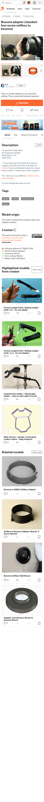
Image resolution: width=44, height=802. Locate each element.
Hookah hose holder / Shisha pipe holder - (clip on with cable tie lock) (20, 395)
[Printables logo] (2, 9)
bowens (5, 204)
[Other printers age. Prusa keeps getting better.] (22, 124)
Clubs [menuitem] (27, 9)
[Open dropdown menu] (42, 21)
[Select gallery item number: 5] (25, 303)
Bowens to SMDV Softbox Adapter (20, 489)
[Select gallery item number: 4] (24, 303)
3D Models (6, 16)
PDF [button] (39, 145)
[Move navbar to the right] (41, 8)
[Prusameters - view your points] (28, 2)
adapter (5, 199)
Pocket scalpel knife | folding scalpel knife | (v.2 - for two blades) (21, 352)
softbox (15, 199)
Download (23, 103)
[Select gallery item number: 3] (22, 303)
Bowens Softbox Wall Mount (17, 576)
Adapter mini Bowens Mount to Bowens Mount (18, 619)
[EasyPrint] (24, 3)
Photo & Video (29, 16)
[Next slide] (41, 70)
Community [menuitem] (37, 9)
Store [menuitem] (20, 9)
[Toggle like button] (5, 313)
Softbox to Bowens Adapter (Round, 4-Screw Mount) (22, 532)
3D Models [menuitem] (10, 9)
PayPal (5, 168)
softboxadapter (27, 199)
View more (37, 270)
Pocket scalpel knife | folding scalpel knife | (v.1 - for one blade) (21, 308)
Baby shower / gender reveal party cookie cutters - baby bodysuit (20, 438)
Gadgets (17, 16)
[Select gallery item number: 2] (20, 303)
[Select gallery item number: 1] (18, 303)
